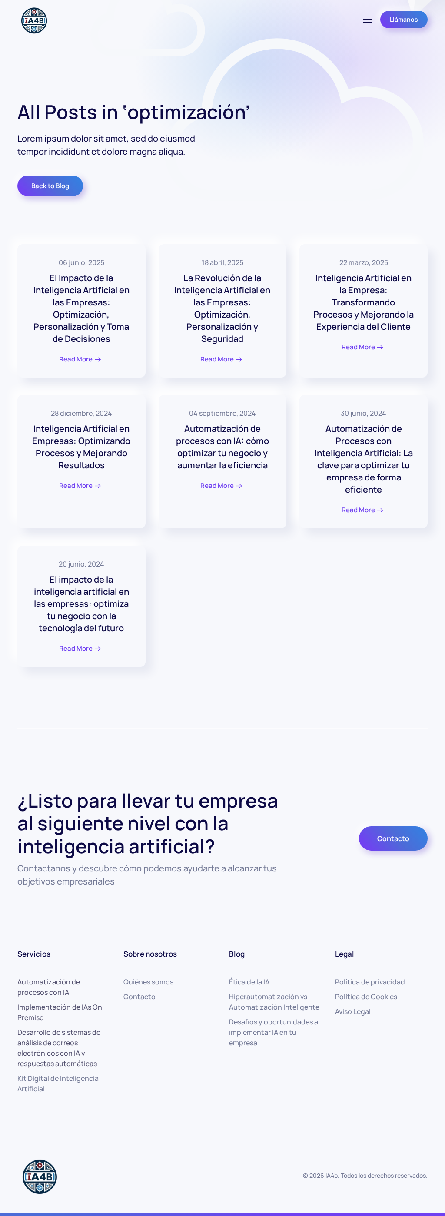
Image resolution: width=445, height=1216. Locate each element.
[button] (367, 19)
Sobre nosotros (150, 954)
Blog (237, 954)
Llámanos (404, 19)
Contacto (393, 838)
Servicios (33, 954)
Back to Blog (50, 185)
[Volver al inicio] (33, 19)
